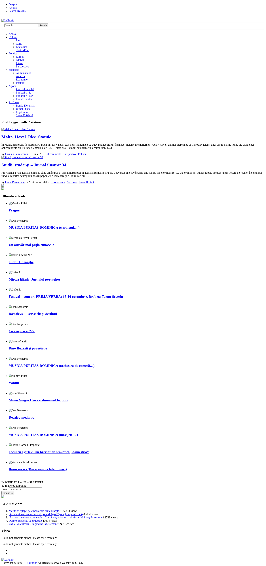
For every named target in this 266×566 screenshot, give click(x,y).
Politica (13, 53)
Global (20, 60)
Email (4, 489)
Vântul (14, 383)
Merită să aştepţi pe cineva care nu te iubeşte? (34, 510)
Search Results (17, 10)
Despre (13, 4)
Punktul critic (23, 92)
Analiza (20, 76)
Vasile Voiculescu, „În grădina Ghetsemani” (34, 523)
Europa (20, 56)
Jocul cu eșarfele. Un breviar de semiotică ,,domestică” (49, 452)
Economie (22, 79)
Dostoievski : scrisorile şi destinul (33, 314)
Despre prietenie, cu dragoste (25, 520)
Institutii (20, 82)
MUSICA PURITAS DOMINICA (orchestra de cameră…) (51, 366)
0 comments (54, 154)
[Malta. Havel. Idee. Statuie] (18, 129)
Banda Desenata (25, 105)
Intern (19, 63)
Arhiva (13, 7)
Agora (12, 86)
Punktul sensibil (25, 89)
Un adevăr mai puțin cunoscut (31, 245)
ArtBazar (14, 102)
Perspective (22, 66)
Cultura (13, 37)
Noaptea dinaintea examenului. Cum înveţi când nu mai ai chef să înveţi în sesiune (55, 517)
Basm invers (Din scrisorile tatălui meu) (38, 469)
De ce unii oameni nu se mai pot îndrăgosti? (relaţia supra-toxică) (46, 514)
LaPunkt (32, 562)
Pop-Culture (23, 112)
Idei (18, 40)
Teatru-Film (22, 50)
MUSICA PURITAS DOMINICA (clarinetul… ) (44, 227)
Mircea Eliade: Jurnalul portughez (34, 279)
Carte (19, 43)
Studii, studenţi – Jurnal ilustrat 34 (33, 165)
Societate (14, 69)
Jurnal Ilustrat (23, 108)
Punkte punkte (24, 99)
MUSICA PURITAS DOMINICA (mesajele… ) (43, 435)
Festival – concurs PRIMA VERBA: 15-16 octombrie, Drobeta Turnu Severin (66, 296)
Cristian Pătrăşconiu (16, 154)
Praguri (14, 210)
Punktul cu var (24, 95)
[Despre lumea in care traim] (7, 20)
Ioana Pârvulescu (15, 182)
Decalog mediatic (21, 417)
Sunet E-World (24, 115)
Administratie (23, 73)
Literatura (21, 46)
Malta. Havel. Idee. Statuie (26, 137)
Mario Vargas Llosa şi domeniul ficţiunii (38, 400)
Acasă (12, 33)
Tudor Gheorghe (21, 262)
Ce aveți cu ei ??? (22, 331)
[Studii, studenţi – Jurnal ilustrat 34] (22, 157)
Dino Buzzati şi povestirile (28, 348)
